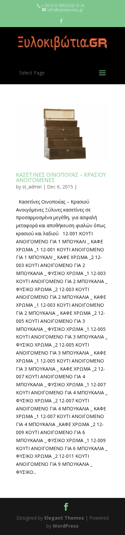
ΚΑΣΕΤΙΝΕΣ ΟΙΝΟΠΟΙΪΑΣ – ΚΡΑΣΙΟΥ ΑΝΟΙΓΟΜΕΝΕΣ (61, 177)
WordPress (66, 526)
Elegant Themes (64, 518)
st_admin (32, 186)
